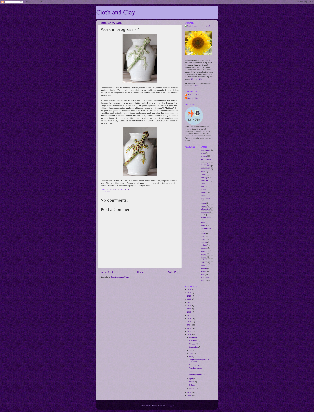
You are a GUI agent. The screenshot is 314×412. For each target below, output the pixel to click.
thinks (203, 266)
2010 (189, 392)
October (192, 344)
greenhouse (205, 198)
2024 (189, 293)
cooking (204, 178)
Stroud (203, 257)
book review (205, 169)
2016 (189, 318)
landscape (205, 212)
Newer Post (107, 272)
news (203, 226)
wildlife (203, 272)
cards (203, 172)
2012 (189, 331)
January (192, 388)
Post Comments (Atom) (120, 277)
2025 (189, 289)
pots (108, 192)
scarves (204, 248)
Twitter (197, 86)
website (204, 269)
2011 (189, 335)
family (203, 183)
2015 (189, 322)
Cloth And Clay (192, 95)
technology (205, 260)
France (203, 189)
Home (140, 272)
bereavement (206, 159)
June (191, 354)
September (193, 347)
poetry (203, 233)
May (191, 357)
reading (204, 242)
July (191, 350)
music (203, 223)
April (191, 379)
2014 (189, 325)
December (193, 337)
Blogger (171, 406)
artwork (204, 156)
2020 (189, 306)
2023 (189, 296)
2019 (189, 309)
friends (203, 192)
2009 (189, 395)
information (205, 209)
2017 (189, 315)
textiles (203, 263)
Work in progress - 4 (197, 368)
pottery (203, 239)
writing (203, 280)
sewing (203, 254)
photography (206, 228)
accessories (205, 150)
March (192, 382)
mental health (206, 218)
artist (203, 153)
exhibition (204, 180)
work (203, 274)
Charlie (203, 175)
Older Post (173, 272)
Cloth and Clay (115, 12)
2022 (189, 299)
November (193, 341)
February (193, 385)
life (202, 215)
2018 (189, 312)
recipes (204, 245)
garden (203, 195)
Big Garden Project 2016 (206, 165)
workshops (205, 277)
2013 (189, 328)
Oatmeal (192, 371)
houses (204, 206)
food (202, 186)
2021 (189, 302)
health (203, 203)
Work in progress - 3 (197, 374)
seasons (204, 251)
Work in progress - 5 (197, 365)
